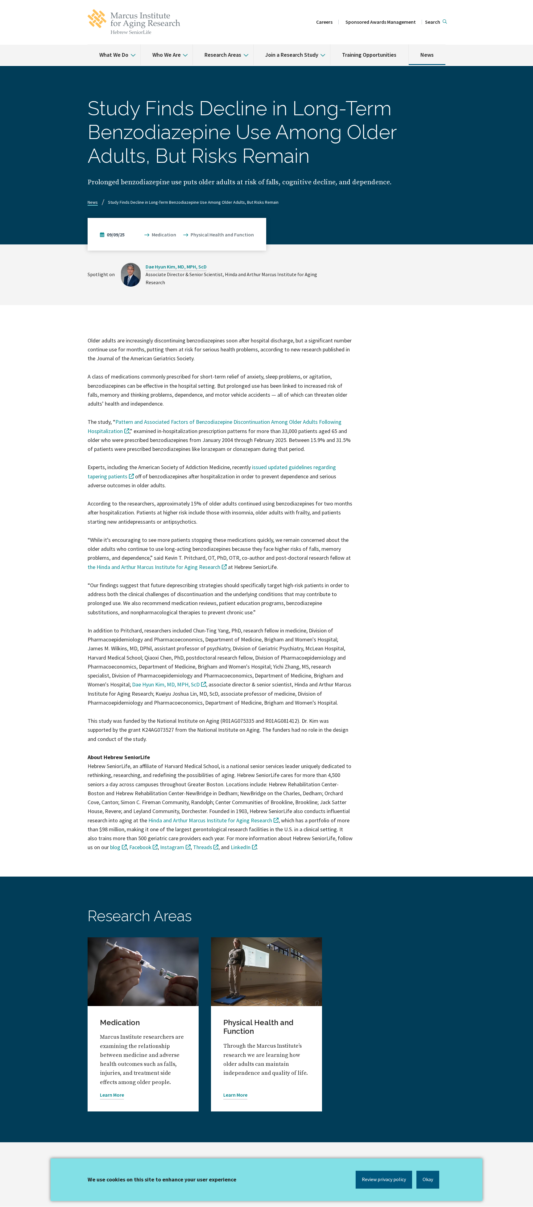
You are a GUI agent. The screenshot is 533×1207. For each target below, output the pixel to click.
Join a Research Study (291, 54)
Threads (202, 847)
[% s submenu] (131, 50)
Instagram (172, 847)
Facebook (140, 847)
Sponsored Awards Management (380, 22)
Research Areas (223, 54)
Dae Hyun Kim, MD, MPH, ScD (176, 267)
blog (115, 847)
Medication (164, 234)
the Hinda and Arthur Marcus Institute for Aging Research (154, 567)
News (427, 54)
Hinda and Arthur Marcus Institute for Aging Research (210, 820)
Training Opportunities (369, 54)
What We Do (113, 54)
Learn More (112, 1095)
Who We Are (166, 54)
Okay (428, 1179)
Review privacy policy (384, 1179)
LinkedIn (240, 847)
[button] (436, 22)
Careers (324, 22)
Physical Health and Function (222, 234)
